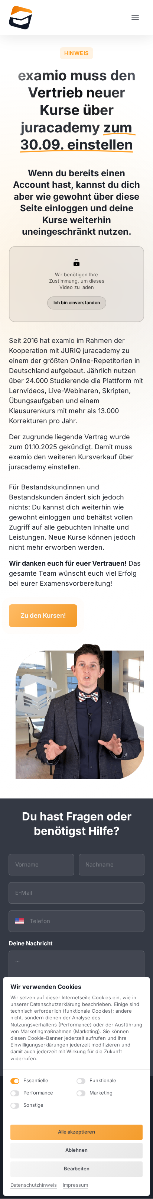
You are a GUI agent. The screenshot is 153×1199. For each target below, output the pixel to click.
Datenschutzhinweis (33, 1185)
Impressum (75, 1185)
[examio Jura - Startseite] (20, 17)
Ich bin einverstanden (76, 302)
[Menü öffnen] (137, 17)
